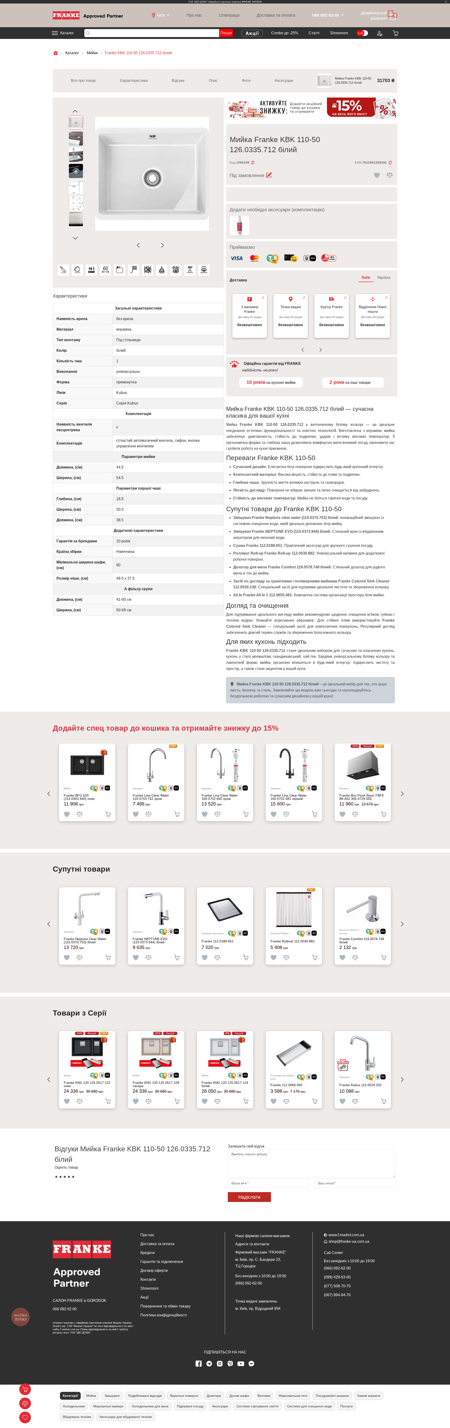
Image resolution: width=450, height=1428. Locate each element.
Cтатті (314, 33)
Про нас (194, 15)
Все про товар (83, 81)
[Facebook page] (198, 1363)
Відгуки (178, 81)
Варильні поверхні (184, 1396)
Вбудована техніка (77, 1417)
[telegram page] (209, 1363)
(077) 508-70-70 (337, 1286)
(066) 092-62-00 (248, 1283)
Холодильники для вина (150, 1406)
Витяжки (264, 1396)
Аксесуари (284, 81)
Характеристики (134, 81)
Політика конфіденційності (163, 1315)
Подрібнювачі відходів (145, 1396)
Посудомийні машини (332, 1396)
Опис (213, 81)
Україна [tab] (383, 278)
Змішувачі (112, 1396)
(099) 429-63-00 (337, 1277)
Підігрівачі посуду (190, 1406)
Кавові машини (368, 1396)
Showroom (339, 33)
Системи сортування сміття (257, 1406)
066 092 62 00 (65, 1309)
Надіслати (249, 1197)
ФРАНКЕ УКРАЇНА (252, 1)
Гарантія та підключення (161, 1262)
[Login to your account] (379, 33)
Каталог (67, 33)
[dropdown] (342, 15)
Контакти (148, 1279)
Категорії (70, 1396)
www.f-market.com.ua (346, 1235)
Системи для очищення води (309, 1406)
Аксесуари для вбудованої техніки (126, 1417)
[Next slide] (162, 245)
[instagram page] (219, 1363)
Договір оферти (154, 1271)
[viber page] (230, 1363)
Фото (246, 81)
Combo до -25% (284, 33)
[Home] (88, 15)
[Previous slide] (139, 245)
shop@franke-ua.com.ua (349, 1241)
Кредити (147, 1253)
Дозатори (214, 1396)
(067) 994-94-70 (337, 1295)
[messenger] (251, 1363)
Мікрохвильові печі (293, 1396)
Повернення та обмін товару (165, 1306)
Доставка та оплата (276, 15)
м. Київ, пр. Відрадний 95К (258, 1309)
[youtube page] (240, 1363)
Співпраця (229, 15)
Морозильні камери (108, 1406)
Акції (144, 1297)
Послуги (346, 1406)
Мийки (91, 1396)
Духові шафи (239, 1396)
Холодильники (74, 1406)
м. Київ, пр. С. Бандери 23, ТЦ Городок (258, 1263)
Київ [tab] (366, 278)
